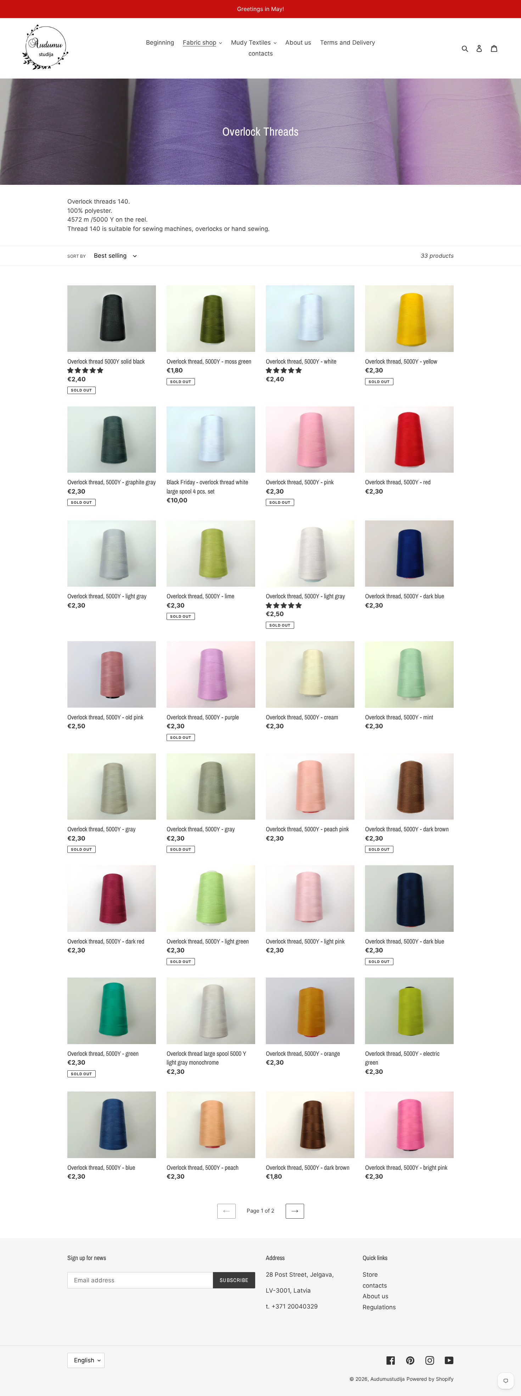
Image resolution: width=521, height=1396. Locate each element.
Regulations (379, 1307)
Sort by (76, 256)
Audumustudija (387, 1379)
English (84, 1360)
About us (375, 1296)
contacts (375, 1285)
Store (370, 1274)
